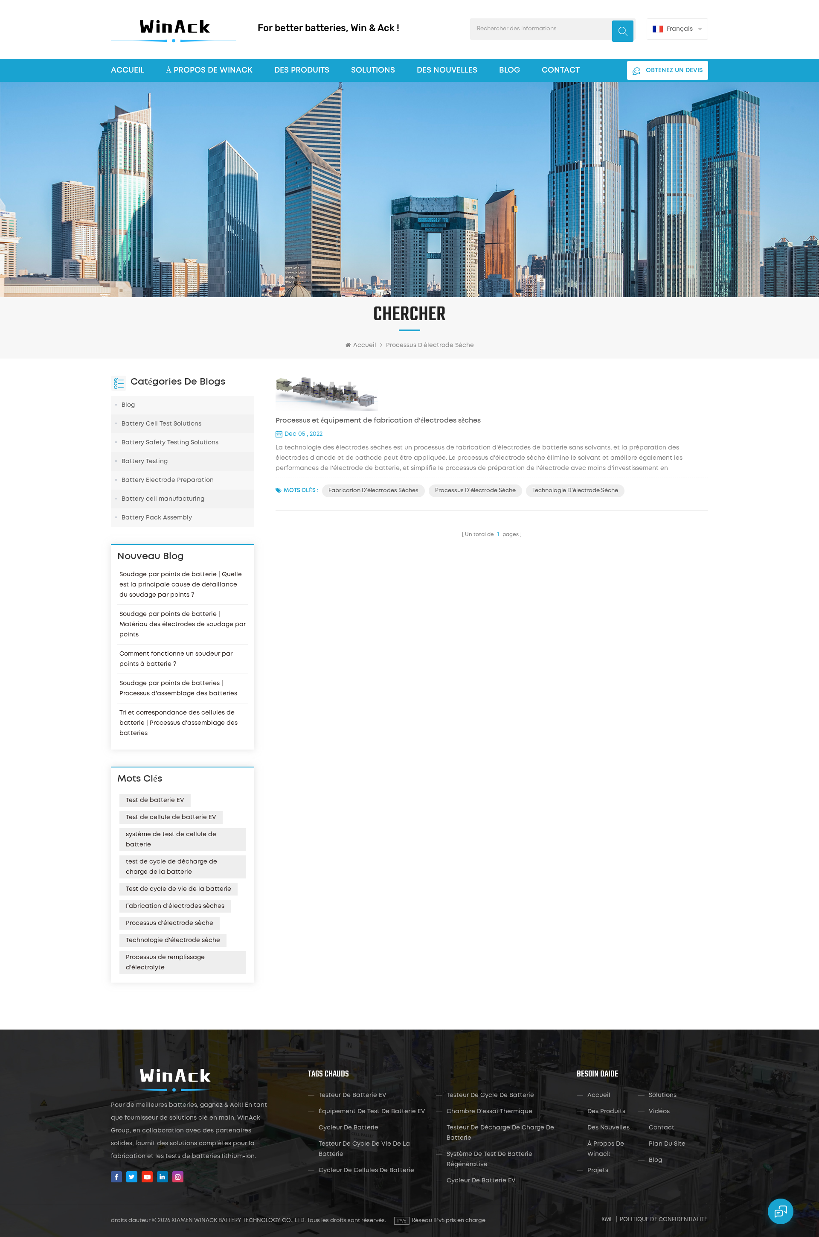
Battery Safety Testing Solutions (170, 442)
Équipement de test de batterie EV (372, 1111)
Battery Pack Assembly (157, 517)
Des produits (301, 70)
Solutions (373, 70)
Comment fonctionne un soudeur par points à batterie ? (175, 659)
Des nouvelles (447, 70)
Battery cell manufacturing (163, 499)
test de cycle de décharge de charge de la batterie (171, 867)
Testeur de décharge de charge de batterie (500, 1133)
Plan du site (667, 1144)
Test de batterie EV (155, 800)
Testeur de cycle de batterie (490, 1095)
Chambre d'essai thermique (489, 1111)
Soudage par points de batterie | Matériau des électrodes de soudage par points (182, 624)
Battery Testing (145, 461)
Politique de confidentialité (663, 1219)
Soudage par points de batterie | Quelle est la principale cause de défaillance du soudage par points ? (180, 585)
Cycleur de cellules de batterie (366, 1170)
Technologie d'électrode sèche (173, 940)
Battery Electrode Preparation (168, 480)
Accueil (127, 70)
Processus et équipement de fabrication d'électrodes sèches (378, 420)
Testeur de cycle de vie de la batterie (364, 1149)
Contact (561, 70)
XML (607, 1219)
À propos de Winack (605, 1149)
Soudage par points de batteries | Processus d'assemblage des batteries (178, 688)
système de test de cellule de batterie (171, 839)
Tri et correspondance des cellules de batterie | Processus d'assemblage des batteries (178, 723)
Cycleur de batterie (348, 1127)
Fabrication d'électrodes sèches (175, 906)
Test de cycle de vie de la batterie (178, 889)
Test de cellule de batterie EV (171, 817)
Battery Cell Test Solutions (161, 423)
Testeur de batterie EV (352, 1095)
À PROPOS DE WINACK (209, 70)
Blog (509, 70)
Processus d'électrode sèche (169, 923)
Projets (597, 1170)
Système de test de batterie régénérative (489, 1159)
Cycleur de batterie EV (481, 1180)
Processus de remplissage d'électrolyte (165, 962)
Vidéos (659, 1111)
